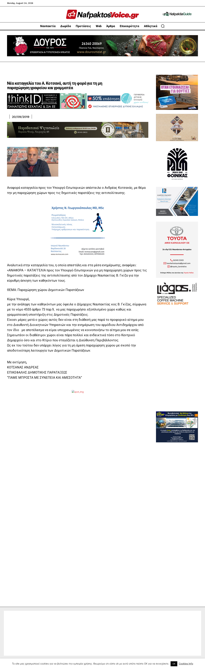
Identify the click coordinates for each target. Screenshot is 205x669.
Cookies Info (186, 663)
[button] (163, 26)
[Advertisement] (177, 363)
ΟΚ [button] (173, 663)
